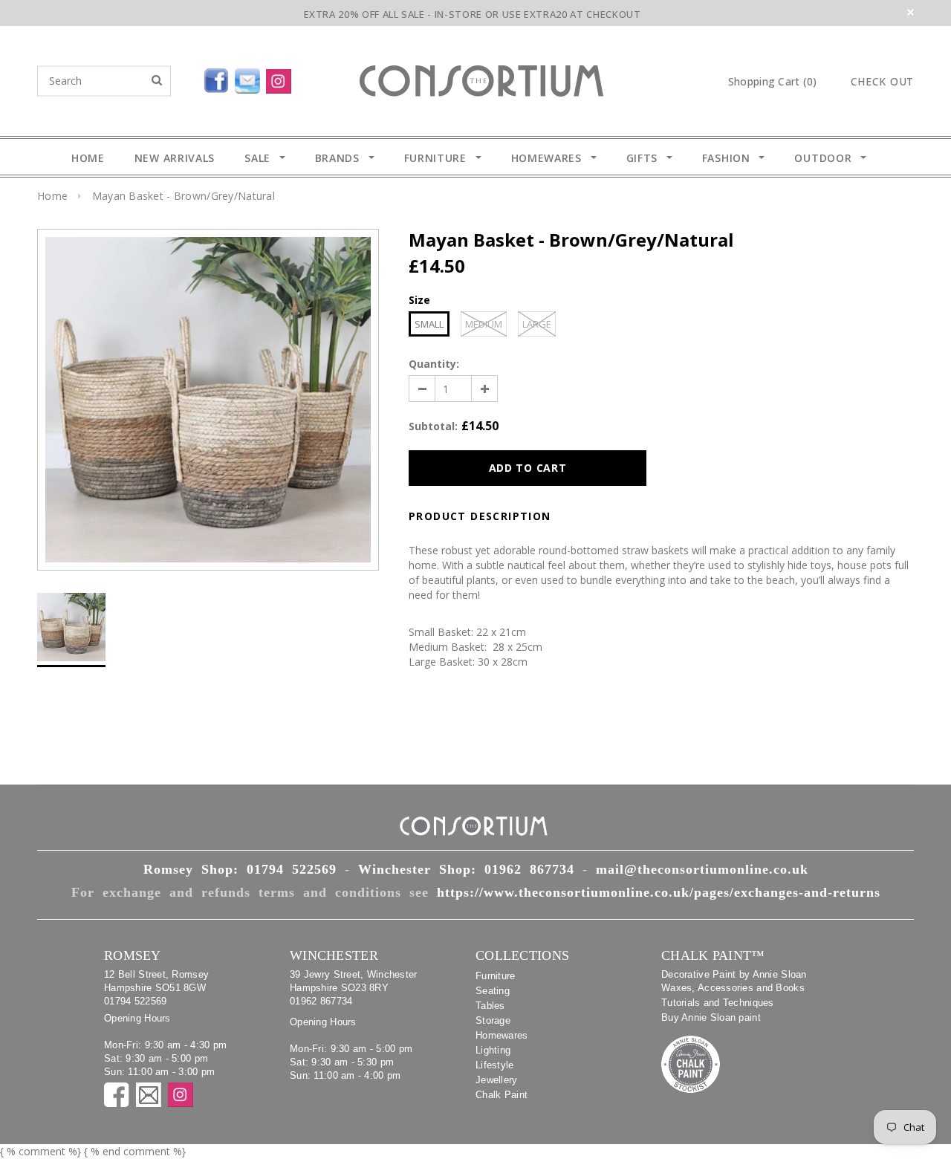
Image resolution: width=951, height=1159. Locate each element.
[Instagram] (281, 78)
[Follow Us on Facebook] (182, 78)
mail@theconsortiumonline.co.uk (702, 869)
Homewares (502, 1035)
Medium (483, 324)
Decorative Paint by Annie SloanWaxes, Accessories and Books (734, 981)
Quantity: (434, 364)
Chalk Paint (502, 1094)
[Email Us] (250, 78)
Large (536, 324)
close (910, 12)
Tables (490, 1005)
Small (429, 324)
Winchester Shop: (466, 869)
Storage (493, 1020)
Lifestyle (495, 1065)
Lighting (493, 1050)
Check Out (882, 81)
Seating (493, 990)
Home (52, 196)
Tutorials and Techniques (717, 1002)
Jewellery (497, 1079)
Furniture (496, 975)
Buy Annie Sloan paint (711, 1017)
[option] (208, 399)
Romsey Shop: (240, 869)
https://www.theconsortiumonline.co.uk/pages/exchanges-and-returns (658, 892)
